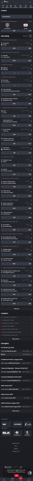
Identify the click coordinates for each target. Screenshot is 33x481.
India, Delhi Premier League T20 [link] (10, 221)
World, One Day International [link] (10, 40)
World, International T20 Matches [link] (11, 52)
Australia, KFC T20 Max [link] (8, 157)
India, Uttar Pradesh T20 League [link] (10, 200)
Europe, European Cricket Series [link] (10, 329)
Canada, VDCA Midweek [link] (8, 326)
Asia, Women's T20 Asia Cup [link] (10, 317)
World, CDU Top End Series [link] (9, 77)
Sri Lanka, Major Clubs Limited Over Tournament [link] (14, 267)
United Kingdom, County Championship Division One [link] (15, 107)
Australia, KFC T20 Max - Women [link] (11, 178)
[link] (7, 2)
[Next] (31, 26)
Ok (16, 475)
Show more (15, 339)
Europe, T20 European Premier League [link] (12, 332)
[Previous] (1, 26)
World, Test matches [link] (8, 64)
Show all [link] (25, 36)
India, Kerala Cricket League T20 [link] (10, 246)
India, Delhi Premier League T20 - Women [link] (12, 234)
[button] (16, 40)
